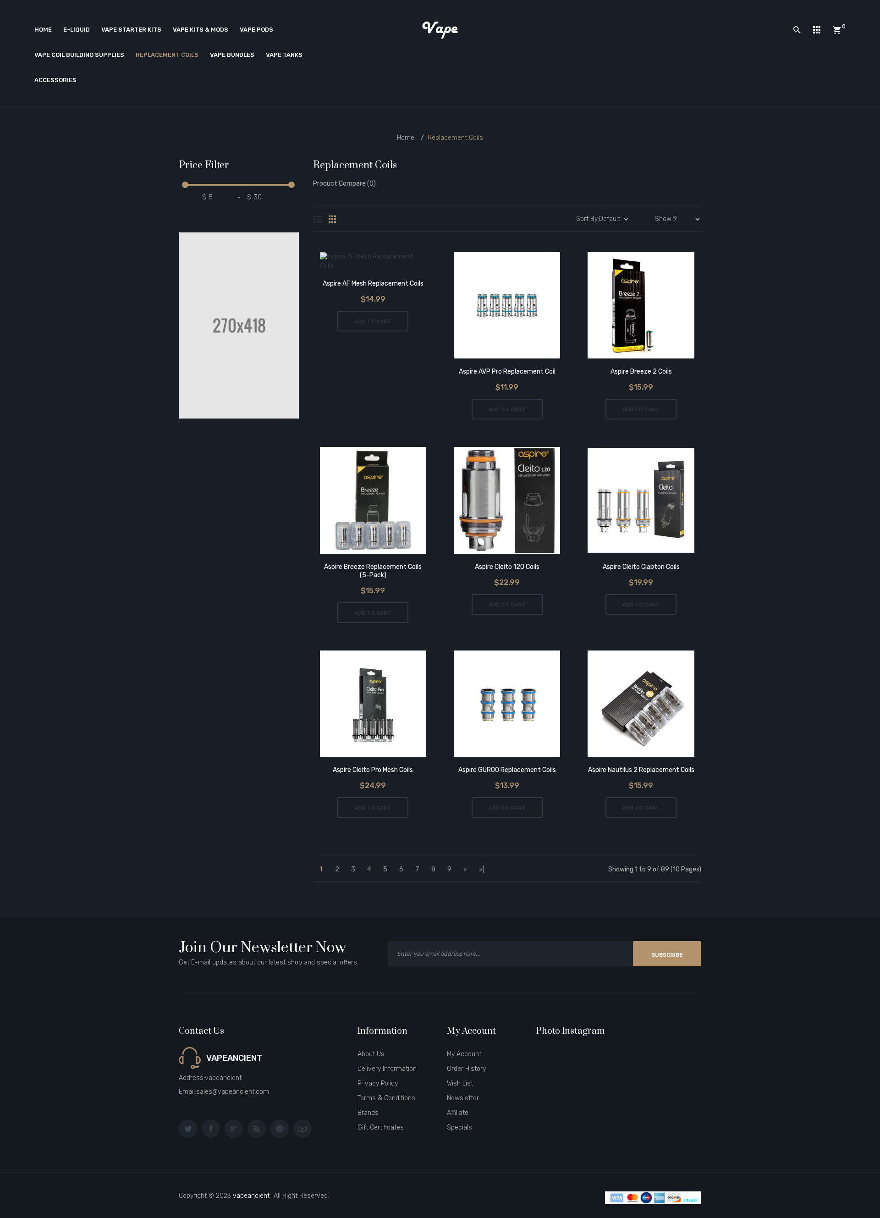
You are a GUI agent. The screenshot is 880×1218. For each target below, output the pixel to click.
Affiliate (457, 1113)
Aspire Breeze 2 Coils (641, 371)
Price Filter (204, 166)
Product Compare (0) (344, 183)
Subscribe (667, 955)
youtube (302, 1128)
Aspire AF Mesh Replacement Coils (373, 283)
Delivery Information (387, 1069)
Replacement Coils (455, 138)
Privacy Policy (378, 1083)
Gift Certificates (381, 1127)
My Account (464, 1054)
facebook (211, 1128)
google (234, 1128)
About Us (371, 1054)
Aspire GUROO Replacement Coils (507, 770)
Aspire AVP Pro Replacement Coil (507, 371)
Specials (459, 1127)
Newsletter (463, 1098)
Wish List (460, 1083)
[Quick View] (398, 262)
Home (405, 138)
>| (481, 869)
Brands (368, 1113)
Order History (466, 1069)
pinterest (279, 1128)
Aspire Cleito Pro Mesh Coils (373, 770)
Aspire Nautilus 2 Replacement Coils (641, 770)
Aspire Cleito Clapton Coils (641, 567)
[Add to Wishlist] (347, 262)
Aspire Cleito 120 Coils (507, 567)
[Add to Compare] (373, 262)
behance (257, 1128)
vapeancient (251, 1196)
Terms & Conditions (386, 1098)
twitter (188, 1128)
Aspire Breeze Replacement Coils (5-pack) (373, 571)
